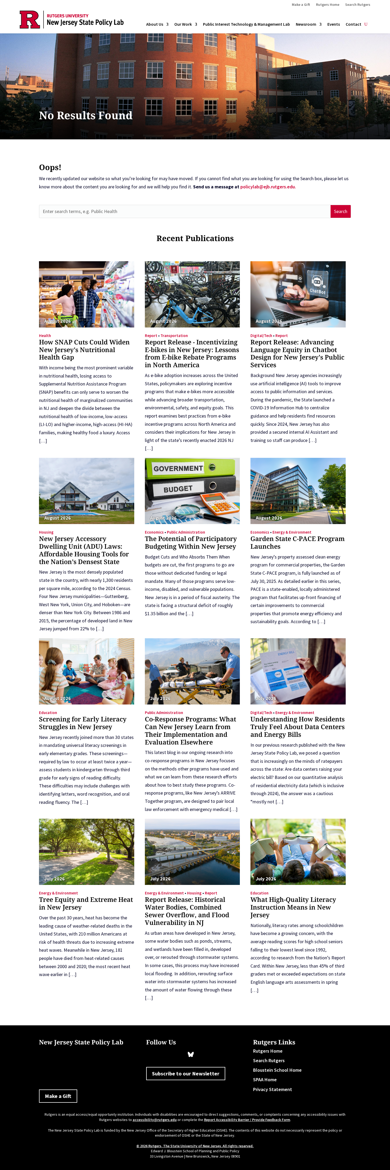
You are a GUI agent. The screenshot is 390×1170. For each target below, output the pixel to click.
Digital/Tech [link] (261, 335)
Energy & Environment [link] (291, 532)
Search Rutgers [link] (357, 5)
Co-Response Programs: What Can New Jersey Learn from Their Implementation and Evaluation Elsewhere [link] (190, 730)
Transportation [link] (174, 335)
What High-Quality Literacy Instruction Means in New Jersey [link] (293, 907)
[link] (72, 27)
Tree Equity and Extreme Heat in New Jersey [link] (86, 903)
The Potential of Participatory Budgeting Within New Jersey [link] (191, 542)
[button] (341, 211)
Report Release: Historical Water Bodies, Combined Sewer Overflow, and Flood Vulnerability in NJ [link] (187, 911)
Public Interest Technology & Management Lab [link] (246, 24)
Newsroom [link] (306, 24)
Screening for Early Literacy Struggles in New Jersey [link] (83, 723)
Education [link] (48, 712)
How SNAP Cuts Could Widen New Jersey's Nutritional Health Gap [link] (84, 350)
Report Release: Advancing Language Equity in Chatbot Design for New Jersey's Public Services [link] (297, 353)
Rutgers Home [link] (327, 5)
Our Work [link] (183, 24)
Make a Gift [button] (58, 1096)
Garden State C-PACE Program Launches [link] (297, 542)
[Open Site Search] (365, 24)
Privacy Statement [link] (272, 1089)
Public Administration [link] (186, 532)
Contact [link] (353, 24)
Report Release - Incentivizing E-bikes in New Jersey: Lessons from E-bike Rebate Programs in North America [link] (192, 353)
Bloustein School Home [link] (277, 1070)
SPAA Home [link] (265, 1079)
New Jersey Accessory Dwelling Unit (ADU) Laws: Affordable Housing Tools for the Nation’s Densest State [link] (84, 550)
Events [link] (333, 24)
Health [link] (45, 335)
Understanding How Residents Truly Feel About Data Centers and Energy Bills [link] (297, 727)
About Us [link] (154, 24)
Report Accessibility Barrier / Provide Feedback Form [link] (247, 1119)
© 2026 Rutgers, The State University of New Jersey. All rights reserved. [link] (195, 1146)
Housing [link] (46, 532)
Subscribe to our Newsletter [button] (185, 1073)
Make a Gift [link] (301, 5)
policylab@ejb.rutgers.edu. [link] (268, 187)
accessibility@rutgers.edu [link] (155, 1119)
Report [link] (151, 335)
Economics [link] (154, 532)
